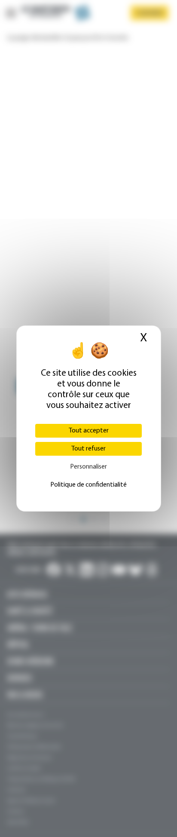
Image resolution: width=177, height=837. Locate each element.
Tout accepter (89, 430)
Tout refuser (88, 448)
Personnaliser (88, 466)
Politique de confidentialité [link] (88, 484)
